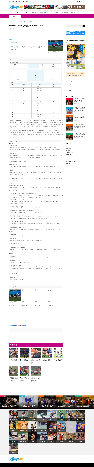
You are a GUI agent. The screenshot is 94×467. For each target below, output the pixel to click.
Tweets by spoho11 (70, 35)
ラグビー (15, 16)
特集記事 (25, 12)
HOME (18, 12)
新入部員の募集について (71, 161)
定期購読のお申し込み (43, 12)
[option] (9, 402)
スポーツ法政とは (55, 12)
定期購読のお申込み (70, 159)
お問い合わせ (74, 12)
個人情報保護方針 (69, 154)
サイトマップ (69, 150)
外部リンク (68, 156)
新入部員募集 (65, 12)
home (67, 146)
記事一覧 (68, 163)
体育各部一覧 (33, 12)
